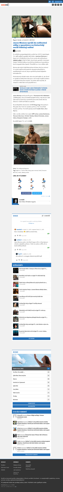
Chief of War (24, 170)
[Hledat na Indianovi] (53, 5)
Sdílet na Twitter (37, 193)
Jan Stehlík (18, 51)
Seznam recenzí (31, 403)
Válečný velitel (25, 172)
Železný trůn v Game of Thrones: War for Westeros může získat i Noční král (32, 435)
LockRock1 (19, 240)
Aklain (18, 435)
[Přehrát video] (31, 26)
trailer (19, 172)
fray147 (20, 254)
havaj (29, 170)
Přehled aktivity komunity (31, 455)
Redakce (3, 465)
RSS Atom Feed (5, 467)
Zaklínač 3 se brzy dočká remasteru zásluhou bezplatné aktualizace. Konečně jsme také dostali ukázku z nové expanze (33, 422)
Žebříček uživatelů (30, 469)
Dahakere (19, 448)
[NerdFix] (5, 5)
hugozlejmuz (20, 422)
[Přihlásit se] (61, 5)
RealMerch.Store (58, 1)
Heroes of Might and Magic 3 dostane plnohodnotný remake (30, 416)
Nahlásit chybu (45, 196)
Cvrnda (18, 441)
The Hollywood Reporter (23, 168)
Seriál (40, 170)
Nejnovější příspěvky (28, 465)
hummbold (19, 229)
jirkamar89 (19, 415)
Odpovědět (24, 235)
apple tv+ (18, 170)
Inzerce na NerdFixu (16, 473)
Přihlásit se (31, 223)
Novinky (19, 40)
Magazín (15, 40)
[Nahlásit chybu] (15, 486)
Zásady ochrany (17, 465)
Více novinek (31, 338)
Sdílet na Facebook (26, 193)
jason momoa (34, 170)
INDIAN (3, 470)
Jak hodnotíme (31, 406)
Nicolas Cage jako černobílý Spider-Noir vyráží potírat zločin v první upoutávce (34, 90)
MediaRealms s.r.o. (5, 485)
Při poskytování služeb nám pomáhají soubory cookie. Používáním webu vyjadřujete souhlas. (24, 482)
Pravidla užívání (17, 467)
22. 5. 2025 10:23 (28, 40)
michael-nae (20, 428)
